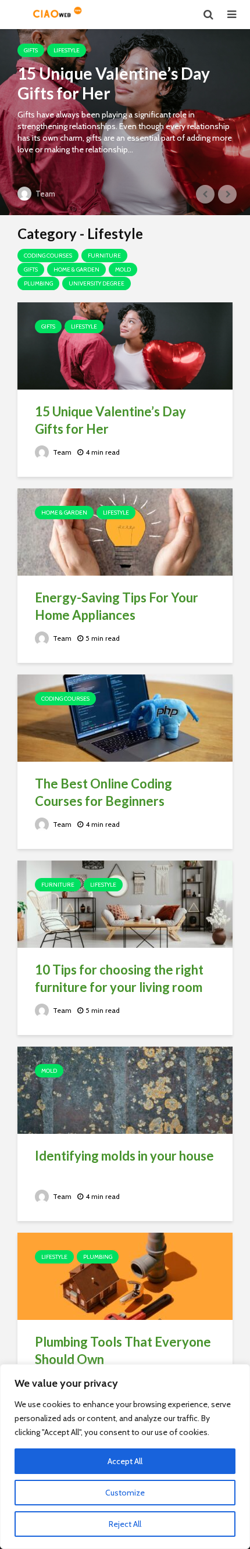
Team (44, 193)
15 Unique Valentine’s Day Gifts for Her (113, 83)
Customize (125, 1492)
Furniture (104, 255)
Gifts (31, 50)
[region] (125, 1456)
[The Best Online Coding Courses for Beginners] (125, 717)
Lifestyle (66, 50)
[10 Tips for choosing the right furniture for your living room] (125, 903)
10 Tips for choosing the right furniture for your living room (119, 978)
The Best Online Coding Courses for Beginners (103, 792)
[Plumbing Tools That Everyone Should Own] (125, 1275)
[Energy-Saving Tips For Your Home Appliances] (125, 531)
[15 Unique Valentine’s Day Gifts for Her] (125, 122)
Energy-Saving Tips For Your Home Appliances (116, 606)
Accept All (125, 1461)
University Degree (96, 283)
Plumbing (38, 283)
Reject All (125, 1524)
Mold (123, 269)
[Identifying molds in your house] (125, 1089)
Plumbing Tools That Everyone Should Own (123, 1350)
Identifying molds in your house (124, 1155)
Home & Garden (76, 269)
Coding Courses (48, 255)
